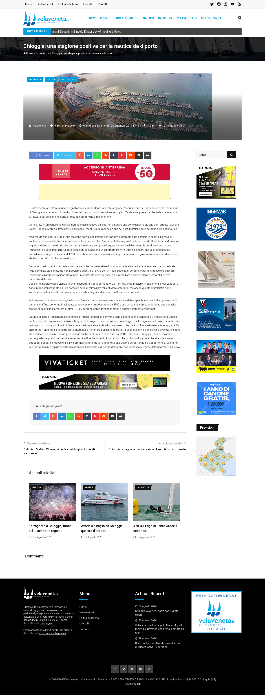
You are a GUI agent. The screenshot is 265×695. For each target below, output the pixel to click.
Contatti (102, 4)
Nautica (148, 18)
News (92, 18)
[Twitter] (45, 416)
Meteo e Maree (211, 18)
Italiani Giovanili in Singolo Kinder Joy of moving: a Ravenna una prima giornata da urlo (104, 31)
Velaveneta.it (45, 4)
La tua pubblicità (68, 4)
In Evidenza (42, 53)
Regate (105, 18)
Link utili (87, 4)
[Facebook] (37, 416)
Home (28, 4)
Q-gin (137, 683)
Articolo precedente (38, 443)
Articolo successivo (171, 443)
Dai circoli (165, 18)
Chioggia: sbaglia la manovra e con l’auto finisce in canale (147, 449)
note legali (46, 623)
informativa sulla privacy (52, 633)
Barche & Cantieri (126, 18)
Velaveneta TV (187, 18)
